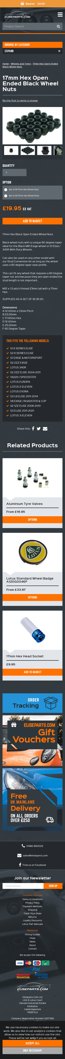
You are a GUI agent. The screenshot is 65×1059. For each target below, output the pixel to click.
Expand (9, 51)
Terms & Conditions (32, 899)
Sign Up (53, 885)
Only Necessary (32, 1050)
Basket (35, 3)
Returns (32, 916)
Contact (32, 948)
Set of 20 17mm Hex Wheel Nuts (24, 195)
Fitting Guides (32, 934)
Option (7, 182)
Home (6, 63)
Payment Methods (32, 906)
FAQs (32, 938)
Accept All (33, 1043)
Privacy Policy (32, 902)
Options (32, 519)
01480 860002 (34, 846)
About (32, 945)
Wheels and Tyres (21, 63)
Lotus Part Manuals (32, 923)
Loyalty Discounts (32, 920)
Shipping (32, 909)
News (32, 941)
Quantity (9, 165)
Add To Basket (32, 672)
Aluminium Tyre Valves (24, 503)
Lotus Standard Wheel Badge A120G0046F (29, 580)
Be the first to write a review (20, 100)
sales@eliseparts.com (35, 855)
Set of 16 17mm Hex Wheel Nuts (24, 189)
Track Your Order (32, 913)
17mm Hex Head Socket (25, 656)
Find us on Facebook (34, 864)
